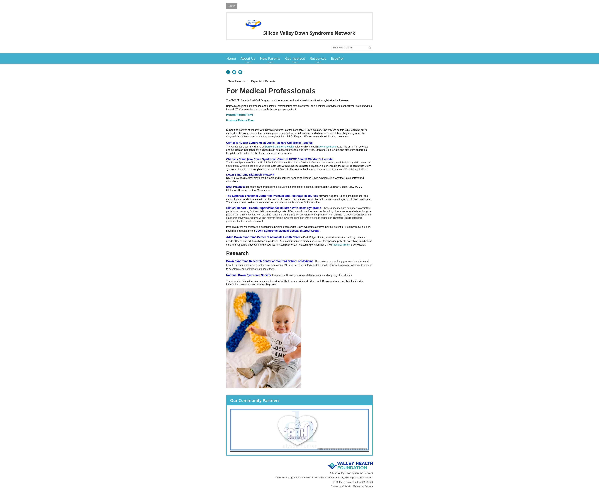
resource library (341, 244)
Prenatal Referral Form (239, 114)
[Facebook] (228, 72)
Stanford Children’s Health (279, 146)
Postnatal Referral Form (240, 120)
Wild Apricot (347, 486)
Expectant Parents (263, 81)
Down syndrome (327, 146)
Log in (232, 5)
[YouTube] (234, 72)
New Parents (236, 81)
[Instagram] (240, 72)
